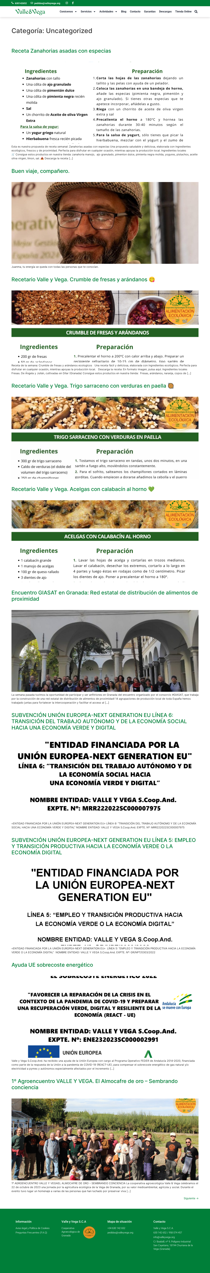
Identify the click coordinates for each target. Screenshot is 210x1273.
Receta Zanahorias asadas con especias (61, 51)
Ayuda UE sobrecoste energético (52, 965)
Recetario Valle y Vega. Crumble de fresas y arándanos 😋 (83, 279)
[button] (196, 11)
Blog (123, 11)
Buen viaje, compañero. (40, 171)
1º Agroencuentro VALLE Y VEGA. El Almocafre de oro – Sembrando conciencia (94, 1084)
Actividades (106, 11)
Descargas (165, 11)
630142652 (21, 3)
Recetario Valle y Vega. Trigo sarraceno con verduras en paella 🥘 (92, 386)
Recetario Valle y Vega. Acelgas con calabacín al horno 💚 (83, 489)
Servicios (86, 11)
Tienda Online (183, 11)
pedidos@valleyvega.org (47, 3)
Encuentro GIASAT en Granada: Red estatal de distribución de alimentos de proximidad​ (104, 595)
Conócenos (66, 11)
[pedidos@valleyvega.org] (32, 3)
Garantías (150, 11)
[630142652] (12, 3)
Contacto (135, 11)
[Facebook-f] (72, 3)
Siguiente (191, 1198)
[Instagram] (66, 3)
